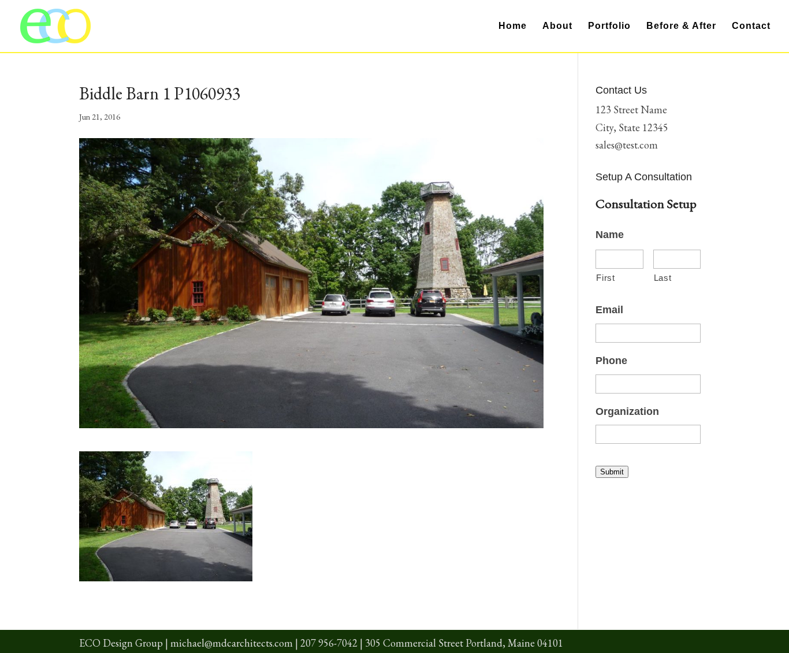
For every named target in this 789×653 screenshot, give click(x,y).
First (605, 278)
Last (663, 278)
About (557, 26)
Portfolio (609, 26)
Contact (751, 26)
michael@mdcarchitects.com (231, 643)
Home (512, 26)
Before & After (681, 26)
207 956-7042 (329, 643)
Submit (612, 472)
